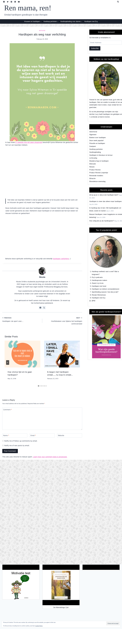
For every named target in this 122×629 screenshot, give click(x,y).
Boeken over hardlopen (97, 137)
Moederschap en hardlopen (99, 161)
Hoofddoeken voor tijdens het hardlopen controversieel (66, 321)
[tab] (38, 385)
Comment (7, 410)
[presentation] (22, 354)
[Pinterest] (11, 1)
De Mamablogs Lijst (61, 607)
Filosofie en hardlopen (97, 143)
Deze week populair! (96, 140)
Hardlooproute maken (99, 280)
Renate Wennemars (99, 295)
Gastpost (92, 146)
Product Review (95, 170)
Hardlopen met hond (99, 286)
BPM (93, 301)
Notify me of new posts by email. (17, 445)
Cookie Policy (39, 626)
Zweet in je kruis (98, 283)
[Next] (76, 362)
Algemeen (92, 134)
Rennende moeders (96, 176)
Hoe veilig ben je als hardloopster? (101, 221)
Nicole (42, 277)
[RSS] (15, 1)
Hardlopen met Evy (91, 21)
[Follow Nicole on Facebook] (40, 307)
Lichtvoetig (93, 158)
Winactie (92, 178)
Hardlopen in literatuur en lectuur (101, 155)
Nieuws (92, 167)
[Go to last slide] (7, 362)
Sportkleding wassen (99, 292)
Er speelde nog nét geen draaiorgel (28, 142)
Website (61, 435)
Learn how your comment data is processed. (50, 457)
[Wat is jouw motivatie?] (20, 585)
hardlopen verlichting (61, 259)
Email (33, 435)
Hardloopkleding (95, 152)
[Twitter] (7, 1)
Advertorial (93, 132)
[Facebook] (4, 1)
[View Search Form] (118, 1)
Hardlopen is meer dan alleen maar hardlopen (105, 201)
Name (6, 435)
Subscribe (95, 48)
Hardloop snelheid (98, 271)
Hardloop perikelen (96, 149)
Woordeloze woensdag (97, 181)
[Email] (18, 1)
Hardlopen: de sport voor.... (12, 319)
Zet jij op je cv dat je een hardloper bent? (103, 195)
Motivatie (42, 30)
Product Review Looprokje (98, 173)
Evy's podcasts (97, 277)
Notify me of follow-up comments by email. (20, 441)
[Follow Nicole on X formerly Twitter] (44, 307)
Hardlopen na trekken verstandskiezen (105, 289)
